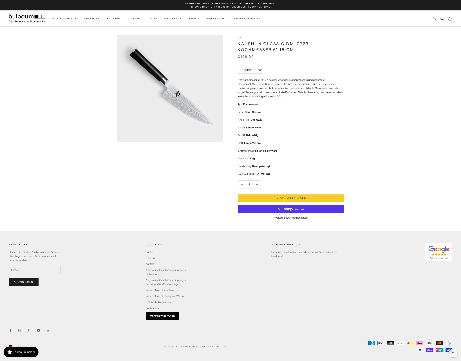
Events (194, 18)
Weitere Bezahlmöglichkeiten (291, 217)
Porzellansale (64, 18)
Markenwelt (217, 18)
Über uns (151, 258)
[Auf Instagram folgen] (20, 330)
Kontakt (150, 263)
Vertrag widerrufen (162, 315)
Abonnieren (23, 281)
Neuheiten (92, 18)
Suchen (150, 252)
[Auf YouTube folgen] (38, 330)
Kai (240, 37)
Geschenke (172, 18)
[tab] (250, 71)
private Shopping (247, 18)
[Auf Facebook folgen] (10, 330)
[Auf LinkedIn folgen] (48, 330)
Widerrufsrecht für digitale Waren (165, 296)
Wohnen (134, 18)
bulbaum (114, 18)
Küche (152, 18)
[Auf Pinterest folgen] (29, 330)
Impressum (152, 308)
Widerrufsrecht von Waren (161, 290)
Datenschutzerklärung (158, 302)
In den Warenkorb (291, 198)
